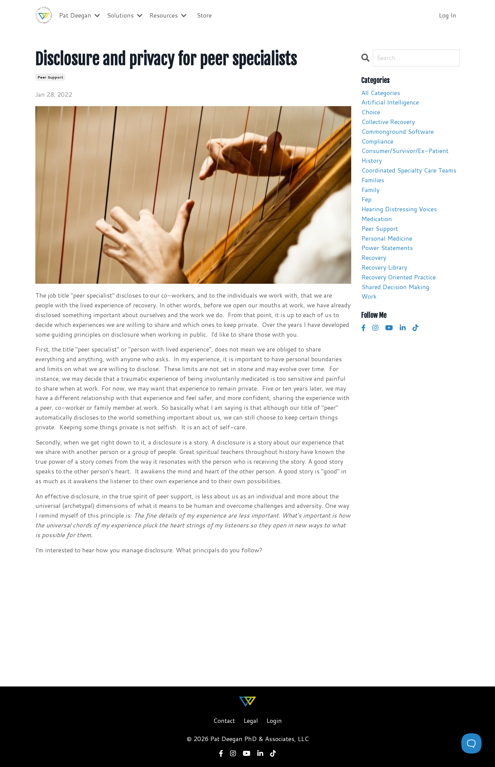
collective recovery (388, 121)
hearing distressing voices (399, 209)
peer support (50, 77)
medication (376, 218)
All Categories (380, 92)
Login (274, 720)
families (372, 180)
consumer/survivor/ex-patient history (405, 155)
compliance (377, 141)
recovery (373, 257)
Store (204, 15)
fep (366, 199)
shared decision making (395, 286)
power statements (387, 247)
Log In (447, 15)
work (369, 296)
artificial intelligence (390, 102)
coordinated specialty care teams (408, 170)
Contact (224, 720)
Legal (250, 720)
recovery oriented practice (398, 277)
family (370, 189)
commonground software (397, 131)
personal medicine (386, 238)
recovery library (384, 267)
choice (370, 112)
